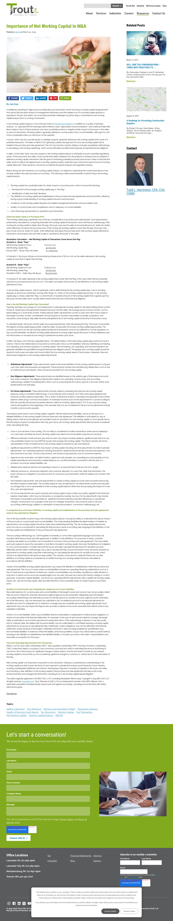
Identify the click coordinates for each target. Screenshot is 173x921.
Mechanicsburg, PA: (16, 871)
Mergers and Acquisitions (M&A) (59, 709)
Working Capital (66, 712)
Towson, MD (12, 876)
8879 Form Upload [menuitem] (153, 6)
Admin (17, 32)
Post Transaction (84, 712)
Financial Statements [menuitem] (80, 856)
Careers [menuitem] (97, 861)
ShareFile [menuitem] (140, 6)
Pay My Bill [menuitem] (130, 6)
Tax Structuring (48, 712)
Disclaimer (11, 693)
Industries (115, 13)
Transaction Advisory (87, 709)
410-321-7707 (26, 876)
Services (101, 13)
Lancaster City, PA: (15, 866)
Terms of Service (132, 877)
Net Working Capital (16, 715)
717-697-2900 (33, 871)
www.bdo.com (28, 681)
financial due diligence (63, 124)
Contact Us (158, 13)
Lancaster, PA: (13, 860)
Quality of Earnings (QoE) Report (22, 712)
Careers (128, 13)
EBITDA (59, 715)
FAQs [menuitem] (165, 6)
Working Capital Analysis (41, 715)
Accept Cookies (110, 911)
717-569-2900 (28, 860)
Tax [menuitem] (49, 856)
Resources (143, 13)
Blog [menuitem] (72, 861)
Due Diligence (34, 709)
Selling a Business (15, 709)
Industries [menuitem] (52, 861)
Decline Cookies (129, 911)
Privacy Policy (66, 819)
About (89, 13)
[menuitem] (9, 903)
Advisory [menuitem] (97, 856)
